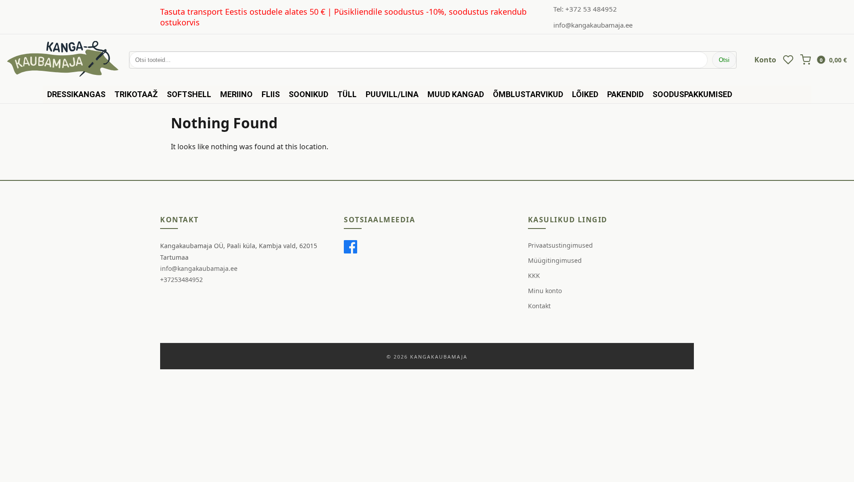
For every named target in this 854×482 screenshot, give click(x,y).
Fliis (271, 94)
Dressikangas (76, 94)
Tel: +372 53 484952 (585, 8)
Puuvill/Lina (392, 94)
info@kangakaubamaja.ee (592, 24)
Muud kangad (455, 94)
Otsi (724, 60)
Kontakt (539, 306)
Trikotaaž (136, 94)
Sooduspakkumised (692, 94)
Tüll (347, 94)
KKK (534, 275)
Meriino (236, 94)
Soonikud (308, 94)
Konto (765, 60)
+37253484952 (181, 279)
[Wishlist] (788, 59)
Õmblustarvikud (528, 94)
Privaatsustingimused (560, 245)
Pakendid (625, 94)
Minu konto (545, 290)
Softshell (189, 94)
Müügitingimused (555, 260)
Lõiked (585, 94)
